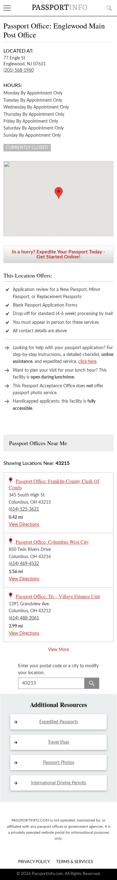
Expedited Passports (58, 722)
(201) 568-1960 (18, 70)
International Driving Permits (58, 783)
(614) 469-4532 (24, 564)
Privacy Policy (34, 862)
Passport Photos (58, 762)
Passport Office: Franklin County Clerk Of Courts (54, 484)
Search (91, 683)
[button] (58, 193)
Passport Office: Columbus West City (52, 541)
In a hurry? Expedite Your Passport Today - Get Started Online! (58, 254)
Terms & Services (74, 862)
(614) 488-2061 (24, 618)
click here (87, 361)
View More (58, 650)
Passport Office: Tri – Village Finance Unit (58, 596)
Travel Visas (58, 742)
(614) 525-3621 (24, 509)
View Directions (24, 524)
